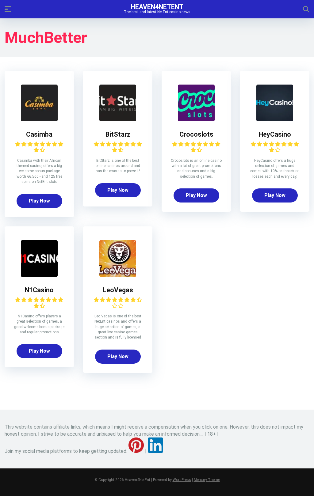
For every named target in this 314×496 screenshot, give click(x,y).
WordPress (182, 480)
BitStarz (117, 134)
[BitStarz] (117, 120)
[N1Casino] (39, 275)
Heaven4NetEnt (157, 6)
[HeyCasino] (274, 120)
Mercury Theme (207, 480)
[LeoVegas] (117, 275)
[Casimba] (39, 120)
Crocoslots (196, 134)
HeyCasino (275, 134)
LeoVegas (118, 290)
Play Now (39, 201)
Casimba (39, 134)
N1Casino (39, 290)
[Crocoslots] (196, 120)
